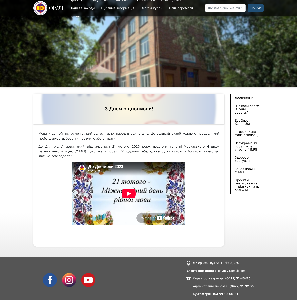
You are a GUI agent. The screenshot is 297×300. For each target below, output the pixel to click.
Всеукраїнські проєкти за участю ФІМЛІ (246, 146)
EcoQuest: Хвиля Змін (243, 122)
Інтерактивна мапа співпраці (246, 133)
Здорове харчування (244, 159)
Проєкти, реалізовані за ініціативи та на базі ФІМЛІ (247, 185)
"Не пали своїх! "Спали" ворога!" (247, 109)
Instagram (69, 275)
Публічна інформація (117, 8)
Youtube (87, 275)
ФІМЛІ (56, 8)
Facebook (50, 275)
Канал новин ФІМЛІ (245, 170)
